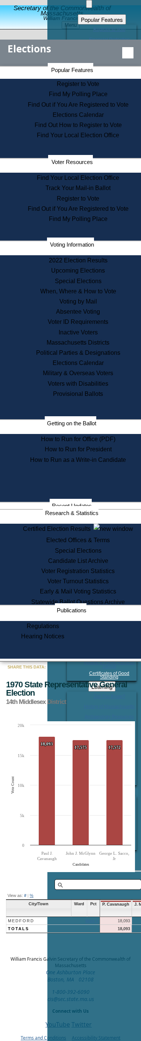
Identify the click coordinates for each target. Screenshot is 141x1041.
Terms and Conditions (43, 1038)
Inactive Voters (78, 332)
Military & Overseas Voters (78, 373)
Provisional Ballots (78, 394)
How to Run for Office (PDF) (78, 439)
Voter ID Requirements (78, 322)
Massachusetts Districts (78, 342)
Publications (71, 610)
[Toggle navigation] (127, 52)
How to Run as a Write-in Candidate (78, 460)
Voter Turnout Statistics (78, 581)
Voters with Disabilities (78, 383)
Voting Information (72, 244)
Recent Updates (72, 506)
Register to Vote (78, 84)
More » (91, 920)
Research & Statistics (72, 513)
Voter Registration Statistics (78, 571)
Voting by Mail (78, 301)
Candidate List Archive (78, 561)
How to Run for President (78, 449)
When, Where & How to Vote (78, 291)
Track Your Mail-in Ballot (78, 188)
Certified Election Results (58, 529)
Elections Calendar (78, 115)
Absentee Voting (78, 311)
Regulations (43, 626)
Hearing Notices (42, 636)
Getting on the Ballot (71, 423)
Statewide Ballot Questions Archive (78, 602)
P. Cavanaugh (115, 904)
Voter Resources (72, 162)
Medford (21, 920)
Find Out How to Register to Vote (78, 125)
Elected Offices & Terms (78, 540)
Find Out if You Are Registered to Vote (78, 104)
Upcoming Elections (78, 270)
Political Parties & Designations (78, 353)
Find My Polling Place (78, 94)
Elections (29, 48)
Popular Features (72, 70)
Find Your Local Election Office (78, 135)
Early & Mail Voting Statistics (78, 591)
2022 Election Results (78, 260)
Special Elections (78, 281)
